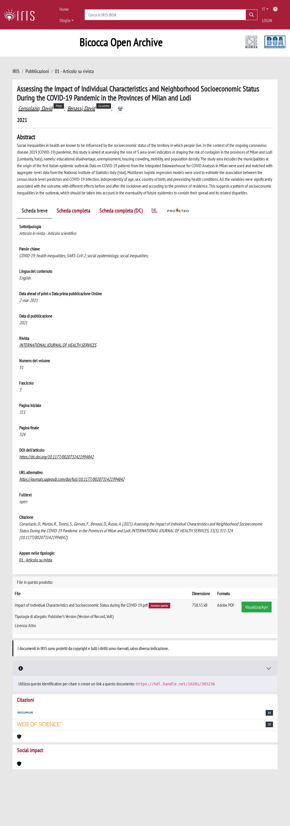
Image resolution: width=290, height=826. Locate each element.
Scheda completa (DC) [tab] (121, 210)
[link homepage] (21, 15)
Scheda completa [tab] (73, 210)
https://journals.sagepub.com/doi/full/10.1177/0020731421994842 (71, 479)
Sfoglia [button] (64, 20)
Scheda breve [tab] (35, 210)
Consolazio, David (35, 108)
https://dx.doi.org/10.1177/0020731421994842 (56, 457)
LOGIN (267, 20)
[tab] (154, 211)
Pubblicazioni (37, 71)
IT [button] (263, 9)
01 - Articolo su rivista (74, 71)
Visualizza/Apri (256, 607)
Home (64, 9)
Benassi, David (81, 108)
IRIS (16, 71)
